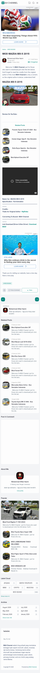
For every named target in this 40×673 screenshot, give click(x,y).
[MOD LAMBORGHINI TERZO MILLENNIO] (6, 547)
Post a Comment (15, 290)
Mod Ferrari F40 (17, 370)
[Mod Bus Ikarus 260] (6, 359)
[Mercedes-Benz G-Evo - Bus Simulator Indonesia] (6, 388)
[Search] (33, 3)
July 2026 (24, 607)
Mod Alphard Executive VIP (20, 157)
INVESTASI (30, 587)
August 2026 (7, 607)
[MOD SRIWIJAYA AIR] (6, 571)
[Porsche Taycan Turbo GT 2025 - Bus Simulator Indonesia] (6, 135)
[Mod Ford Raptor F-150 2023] (20, 519)
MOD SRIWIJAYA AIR (18, 566)
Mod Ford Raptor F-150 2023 (14, 522)
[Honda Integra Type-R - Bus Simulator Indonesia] (6, 144)
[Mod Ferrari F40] (6, 374)
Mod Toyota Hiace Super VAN (21, 532)
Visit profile (20, 491)
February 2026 (7, 614)
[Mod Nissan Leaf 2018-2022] (6, 345)
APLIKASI (7, 583)
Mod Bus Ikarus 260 (18, 356)
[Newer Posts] (37, 299)
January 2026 (25, 614)
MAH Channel (10, 3)
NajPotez (25, 211)
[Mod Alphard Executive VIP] (6, 163)
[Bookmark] (4, 291)
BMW (4, 587)
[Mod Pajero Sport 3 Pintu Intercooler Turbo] (6, 559)
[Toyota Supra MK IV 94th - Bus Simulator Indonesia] (6, 405)
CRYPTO (16, 587)
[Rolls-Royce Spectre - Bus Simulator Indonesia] (6, 153)
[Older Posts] (3, 299)
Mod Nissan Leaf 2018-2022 (21, 342)
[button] (33, 62)
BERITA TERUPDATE (25, 583)
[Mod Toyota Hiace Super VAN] (6, 537)
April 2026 (24, 611)
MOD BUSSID (7, 283)
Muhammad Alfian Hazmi (17, 309)
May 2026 (6, 611)
